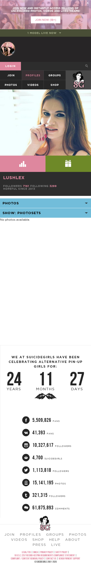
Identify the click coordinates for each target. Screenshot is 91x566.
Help (54, 539)
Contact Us (51, 558)
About (72, 539)
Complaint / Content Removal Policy (27, 558)
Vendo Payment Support (69, 558)
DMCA (35, 552)
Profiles (33, 75)
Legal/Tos (26, 552)
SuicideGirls (78, 75)
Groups (54, 75)
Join (11, 75)
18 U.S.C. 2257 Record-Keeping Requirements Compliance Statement (44, 555)
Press (39, 544)
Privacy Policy (46, 552)
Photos (11, 85)
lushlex (14, 177)
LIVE (56, 544)
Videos (33, 85)
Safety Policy (61, 552)
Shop (55, 85)
